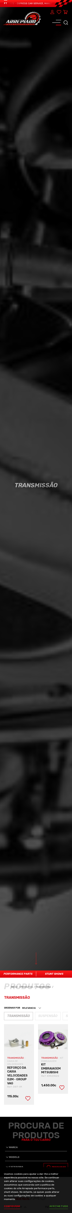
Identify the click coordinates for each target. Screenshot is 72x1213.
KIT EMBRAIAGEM (52, 1059)
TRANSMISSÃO (15, 1057)
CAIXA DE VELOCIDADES (15, 1063)
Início (15, 987)
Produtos (26, 987)
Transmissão (44, 987)
